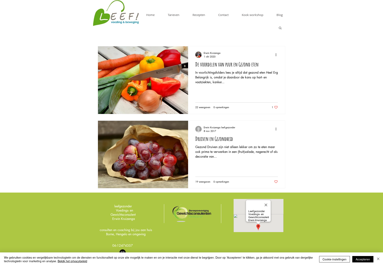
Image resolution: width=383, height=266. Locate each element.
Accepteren (363, 259)
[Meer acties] (277, 54)
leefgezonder (123, 206)
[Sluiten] (378, 259)
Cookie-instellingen (334, 259)
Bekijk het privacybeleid (72, 261)
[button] (280, 28)
